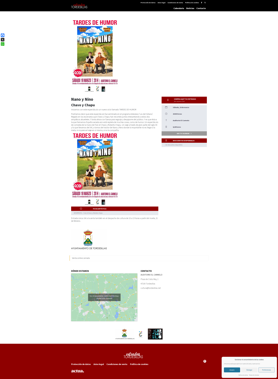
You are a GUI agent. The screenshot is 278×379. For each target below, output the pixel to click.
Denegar (249, 370)
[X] (205, 2)
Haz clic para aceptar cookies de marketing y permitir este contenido (104, 297)
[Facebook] (201, 2)
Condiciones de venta (175, 3)
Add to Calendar (183, 133)
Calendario (179, 8)
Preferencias (266, 370)
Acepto (232, 370)
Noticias (190, 8)
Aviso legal (161, 3)
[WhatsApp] (2, 44)
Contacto (201, 8)
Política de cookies (243, 375)
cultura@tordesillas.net (151, 288)
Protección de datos (254, 375)
